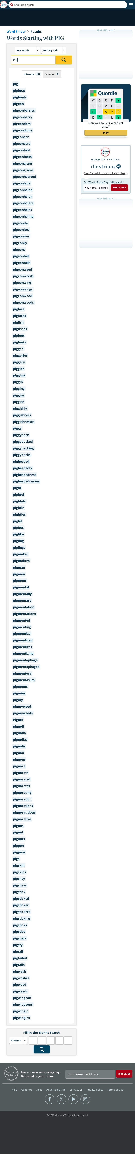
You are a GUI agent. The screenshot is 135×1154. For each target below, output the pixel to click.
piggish (18, 402)
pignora (19, 766)
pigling (18, 541)
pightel (18, 494)
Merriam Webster (11, 1073)
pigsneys (20, 885)
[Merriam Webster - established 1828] (4, 5)
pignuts (19, 839)
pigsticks (20, 925)
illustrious (103, 166)
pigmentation (23, 607)
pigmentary (22, 600)
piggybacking (23, 448)
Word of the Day (105, 159)
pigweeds (20, 991)
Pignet (18, 720)
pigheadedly (22, 468)
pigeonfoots (22, 157)
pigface (18, 309)
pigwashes (21, 978)
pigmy (18, 700)
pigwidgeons (23, 1004)
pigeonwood (22, 296)
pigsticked (21, 898)
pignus (18, 826)
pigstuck (19, 938)
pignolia (19, 733)
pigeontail (21, 256)
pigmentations (24, 614)
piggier (18, 369)
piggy (17, 428)
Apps (39, 1089)
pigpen (18, 845)
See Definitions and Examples (104, 173)
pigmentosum (24, 680)
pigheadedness (24, 475)
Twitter (61, 1099)
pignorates (21, 786)
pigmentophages (26, 667)
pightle (18, 508)
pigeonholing (23, 216)
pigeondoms (22, 130)
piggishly (20, 408)
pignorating (22, 792)
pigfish (18, 322)
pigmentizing (23, 653)
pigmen (19, 574)
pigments (20, 686)
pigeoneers (21, 143)
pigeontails (21, 263)
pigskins (19, 872)
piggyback (21, 435)
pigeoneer (21, 137)
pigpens (19, 852)
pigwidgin (20, 1011)
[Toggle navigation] (131, 4)
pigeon (18, 104)
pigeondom (22, 124)
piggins (18, 395)
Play (106, 133)
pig (15, 84)
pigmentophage (25, 660)
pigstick (19, 892)
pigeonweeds (23, 276)
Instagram (85, 1099)
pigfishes (20, 329)
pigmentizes (22, 647)
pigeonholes (22, 210)
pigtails (19, 965)
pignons (19, 759)
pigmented (21, 620)
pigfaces (19, 316)
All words (32, 74)
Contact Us (76, 1089)
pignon (18, 753)
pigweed (19, 984)
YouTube (73, 1099)
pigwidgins (21, 1018)
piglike (18, 534)
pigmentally (22, 594)
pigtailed (20, 958)
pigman (19, 567)
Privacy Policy (95, 1089)
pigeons (19, 249)
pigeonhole (21, 183)
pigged (18, 349)
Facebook (49, 1099)
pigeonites (21, 229)
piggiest (19, 375)
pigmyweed (22, 706)
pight (17, 488)
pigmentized (22, 640)
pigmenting (22, 627)
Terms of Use (115, 1089)
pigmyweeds (23, 713)
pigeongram (22, 163)
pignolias (20, 739)
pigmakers (21, 561)
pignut (18, 832)
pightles (19, 514)
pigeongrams (23, 170)
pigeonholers (23, 203)
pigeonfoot (21, 150)
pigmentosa (22, 673)
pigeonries (21, 236)
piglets (18, 528)
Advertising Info (56, 1089)
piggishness (22, 415)
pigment (19, 580)
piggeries (20, 355)
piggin (18, 382)
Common (51, 74)
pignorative (22, 819)
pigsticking (21, 918)
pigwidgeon (22, 998)
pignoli (18, 726)
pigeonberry (22, 117)
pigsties (19, 931)
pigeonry (20, 243)
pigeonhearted (24, 177)
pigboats (20, 97)
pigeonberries (24, 110)
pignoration (22, 799)
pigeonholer (22, 196)
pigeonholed (22, 190)
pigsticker (21, 905)
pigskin (18, 865)
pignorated (21, 779)
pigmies (19, 693)
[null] (118, 166)
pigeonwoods (23, 302)
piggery (19, 362)
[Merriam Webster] (105, 152)
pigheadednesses (26, 481)
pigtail (18, 951)
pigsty (18, 945)
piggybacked (23, 441)
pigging (19, 388)
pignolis (19, 746)
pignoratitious (24, 812)
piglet (17, 521)
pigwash (19, 971)
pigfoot (18, 335)
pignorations (23, 806)
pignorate (20, 773)
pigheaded (21, 461)
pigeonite (20, 223)
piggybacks (21, 455)
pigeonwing (22, 282)
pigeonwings (23, 289)
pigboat (19, 90)
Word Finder (16, 31)
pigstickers (21, 912)
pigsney (19, 879)
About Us (27, 1089)
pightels (19, 501)
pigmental (21, 587)
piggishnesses (23, 422)
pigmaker (20, 554)
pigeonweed (22, 269)
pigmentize (21, 633)
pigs (16, 859)
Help (15, 1089)
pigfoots (19, 342)
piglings (19, 547)
